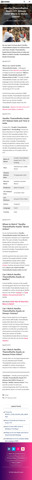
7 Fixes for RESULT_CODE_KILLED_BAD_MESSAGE (16, 414)
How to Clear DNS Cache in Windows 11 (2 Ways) (14, 427)
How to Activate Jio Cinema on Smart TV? (15, 421)
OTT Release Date (10, 398)
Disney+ (5, 265)
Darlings (19, 292)
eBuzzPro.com (18, 70)
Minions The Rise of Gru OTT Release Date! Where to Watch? (16, 108)
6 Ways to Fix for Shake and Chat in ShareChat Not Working (16, 433)
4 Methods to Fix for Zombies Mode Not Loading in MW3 (17, 439)
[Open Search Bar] (24, 2)
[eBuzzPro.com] (6, 2)
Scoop (6, 395)
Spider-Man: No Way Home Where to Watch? (15, 302)
